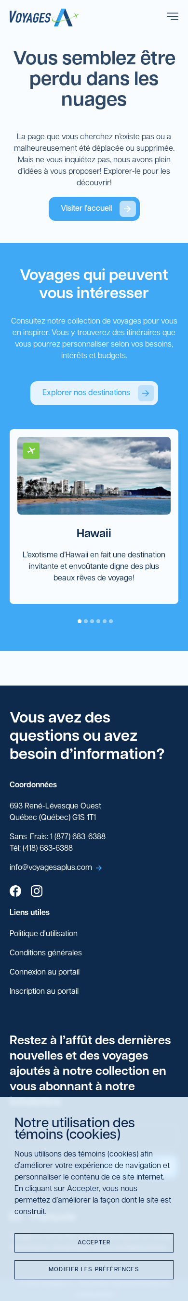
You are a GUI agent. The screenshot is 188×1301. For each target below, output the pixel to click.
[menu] (172, 18)
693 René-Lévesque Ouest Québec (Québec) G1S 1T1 (55, 812)
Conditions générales (46, 953)
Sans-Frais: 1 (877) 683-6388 (58, 837)
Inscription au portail (44, 992)
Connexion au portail (45, 972)
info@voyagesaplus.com (51, 868)
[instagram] (36, 892)
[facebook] (15, 892)
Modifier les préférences (94, 1270)
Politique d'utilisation (44, 934)
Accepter (94, 1243)
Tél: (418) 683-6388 (41, 849)
